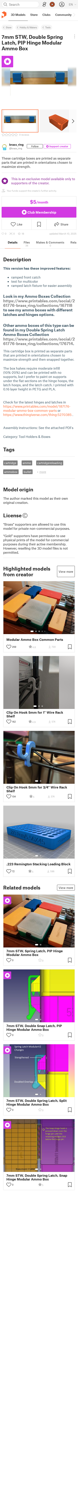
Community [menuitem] (63, 14)
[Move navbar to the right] (74, 15)
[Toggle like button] (8, 646)
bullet (27, 472)
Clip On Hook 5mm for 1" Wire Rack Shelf (34, 714)
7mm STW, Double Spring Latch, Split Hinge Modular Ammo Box (36, 1102)
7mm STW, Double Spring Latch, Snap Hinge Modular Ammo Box (36, 1177)
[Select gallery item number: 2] (36, 631)
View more (66, 571)
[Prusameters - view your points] (52, 4)
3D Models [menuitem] (18, 14)
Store (8, 27)
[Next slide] (72, 120)
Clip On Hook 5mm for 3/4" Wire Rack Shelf (36, 789)
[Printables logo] (4, 14)
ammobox (10, 472)
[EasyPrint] (44, 4)
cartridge (10, 463)
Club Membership (41, 212)
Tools (48, 27)
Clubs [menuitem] (46, 14)
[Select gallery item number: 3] (39, 631)
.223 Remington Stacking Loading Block (38, 864)
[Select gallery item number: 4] (42, 631)
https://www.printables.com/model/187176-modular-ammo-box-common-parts (36, 408)
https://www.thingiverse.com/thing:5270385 (37, 415)
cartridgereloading (49, 463)
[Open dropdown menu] (74, 36)
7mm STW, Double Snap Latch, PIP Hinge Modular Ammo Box (34, 1027)
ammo (27, 463)
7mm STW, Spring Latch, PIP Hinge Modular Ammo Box (34, 953)
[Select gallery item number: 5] (45, 631)
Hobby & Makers (28, 27)
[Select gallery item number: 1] (32, 631)
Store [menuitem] (34, 14)
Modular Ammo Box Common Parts (34, 639)
